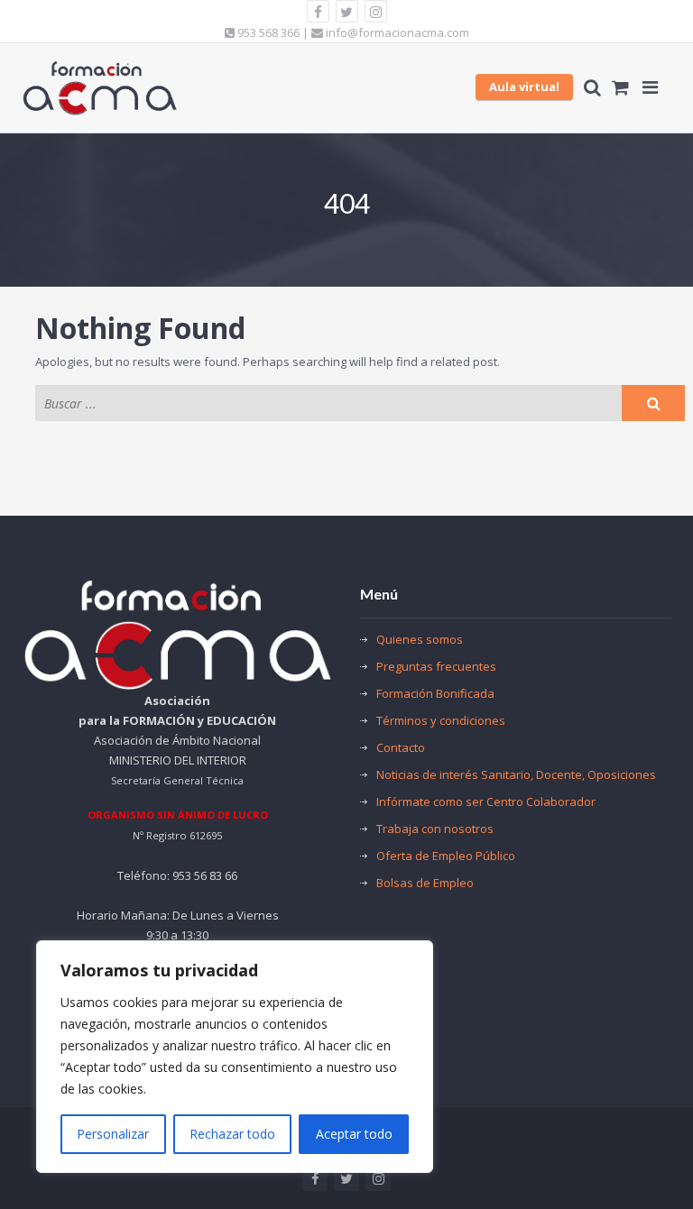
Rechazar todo (232, 1133)
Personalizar (113, 1133)
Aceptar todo (354, 1133)
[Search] (653, 403)
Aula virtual (524, 86)
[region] (234, 1056)
